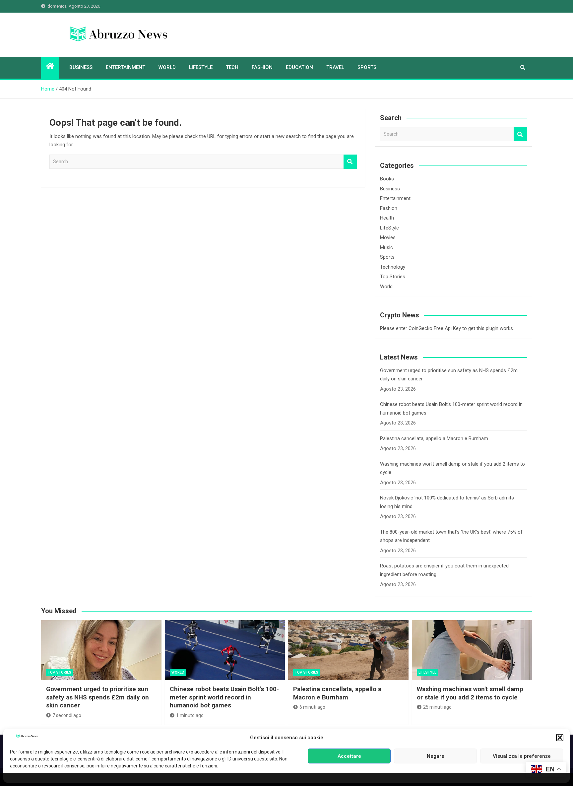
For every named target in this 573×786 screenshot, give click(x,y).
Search (350, 162)
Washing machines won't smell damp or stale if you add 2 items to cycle (470, 693)
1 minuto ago (190, 715)
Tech (232, 67)
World (167, 67)
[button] (559, 737)
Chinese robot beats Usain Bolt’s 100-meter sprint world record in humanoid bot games (224, 697)
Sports (366, 67)
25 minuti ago (437, 707)
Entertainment (125, 67)
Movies (388, 237)
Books (387, 179)
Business (81, 67)
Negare (435, 756)
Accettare (349, 756)
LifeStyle (201, 67)
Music (386, 247)
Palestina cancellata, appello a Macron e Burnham (434, 438)
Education (299, 67)
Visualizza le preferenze (522, 756)
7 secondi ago (66, 715)
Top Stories (392, 277)
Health (387, 218)
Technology (392, 267)
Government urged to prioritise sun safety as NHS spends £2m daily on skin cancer (97, 697)
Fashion (262, 67)
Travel (335, 67)
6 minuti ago (312, 707)
